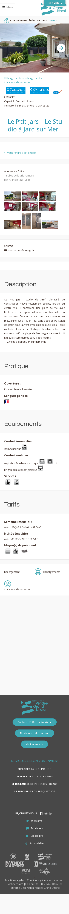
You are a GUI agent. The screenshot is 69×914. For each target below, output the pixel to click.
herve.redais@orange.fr (21, 250)
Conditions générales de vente (44, 880)
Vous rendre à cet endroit (21, 152)
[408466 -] (37, 228)
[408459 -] (30, 200)
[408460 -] (47, 200)
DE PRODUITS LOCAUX (34, 784)
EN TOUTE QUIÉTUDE (34, 791)
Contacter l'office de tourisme (35, 722)
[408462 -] (30, 210)
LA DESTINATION (34, 769)
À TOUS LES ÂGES (34, 776)
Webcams (36, 820)
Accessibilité (37, 843)
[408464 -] (13, 228)
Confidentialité (15, 884)
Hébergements (12, 78)
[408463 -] (47, 210)
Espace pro (36, 835)
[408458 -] (13, 200)
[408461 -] (13, 210)
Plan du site (31, 884)
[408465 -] (27, 228)
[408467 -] (50, 228)
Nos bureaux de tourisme (34, 733)
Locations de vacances (17, 82)
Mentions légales (14, 880)
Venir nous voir (34, 744)
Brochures (37, 828)
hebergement (32, 78)
